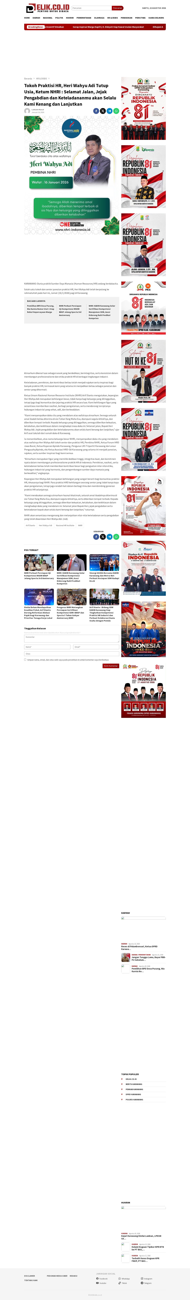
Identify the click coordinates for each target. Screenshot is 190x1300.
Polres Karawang (134, 1099)
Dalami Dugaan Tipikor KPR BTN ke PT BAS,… (148, 1248)
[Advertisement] (95, 53)
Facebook (103, 1278)
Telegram (148, 1283)
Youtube (102, 1283)
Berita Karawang (134, 1084)
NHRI (80, 525)
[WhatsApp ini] (116, 111)
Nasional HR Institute (65, 525)
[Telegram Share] (110, 111)
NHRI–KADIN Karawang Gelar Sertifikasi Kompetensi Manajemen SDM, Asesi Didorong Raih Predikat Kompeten (102, 312)
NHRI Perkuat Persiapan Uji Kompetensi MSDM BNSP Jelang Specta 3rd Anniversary (39, 576)
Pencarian (117, 8)
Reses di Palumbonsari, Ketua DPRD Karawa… (139, 947)
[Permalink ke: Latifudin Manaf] (27, 110)
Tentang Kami (31, 1280)
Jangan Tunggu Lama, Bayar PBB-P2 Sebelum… (149, 958)
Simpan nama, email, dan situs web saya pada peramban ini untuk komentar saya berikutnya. (68, 659)
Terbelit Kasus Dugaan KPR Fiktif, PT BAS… (145, 1259)
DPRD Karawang (133, 1094)
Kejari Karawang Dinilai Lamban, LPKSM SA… (141, 1237)
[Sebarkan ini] (96, 111)
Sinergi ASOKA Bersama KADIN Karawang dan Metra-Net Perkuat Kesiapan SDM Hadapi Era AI (104, 577)
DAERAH (124, 944)
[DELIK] (47, 8)
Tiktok (124, 1283)
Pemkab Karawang (134, 1089)
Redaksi (73, 1276)
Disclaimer (29, 1276)
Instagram (148, 1278)
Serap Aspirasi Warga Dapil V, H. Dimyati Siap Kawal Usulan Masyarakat (57, 27)
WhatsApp (126, 1278)
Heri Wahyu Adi (45, 525)
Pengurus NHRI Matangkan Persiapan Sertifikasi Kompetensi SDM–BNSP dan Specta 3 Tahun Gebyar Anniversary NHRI (70, 612)
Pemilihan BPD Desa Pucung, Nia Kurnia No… (148, 970)
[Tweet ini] (103, 111)
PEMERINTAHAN (144, 955)
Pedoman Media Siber (57, 1276)
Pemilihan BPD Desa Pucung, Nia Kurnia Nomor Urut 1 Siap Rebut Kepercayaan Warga (40, 309)
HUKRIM (124, 1233)
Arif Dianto (30, 525)
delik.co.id (131, 1079)
